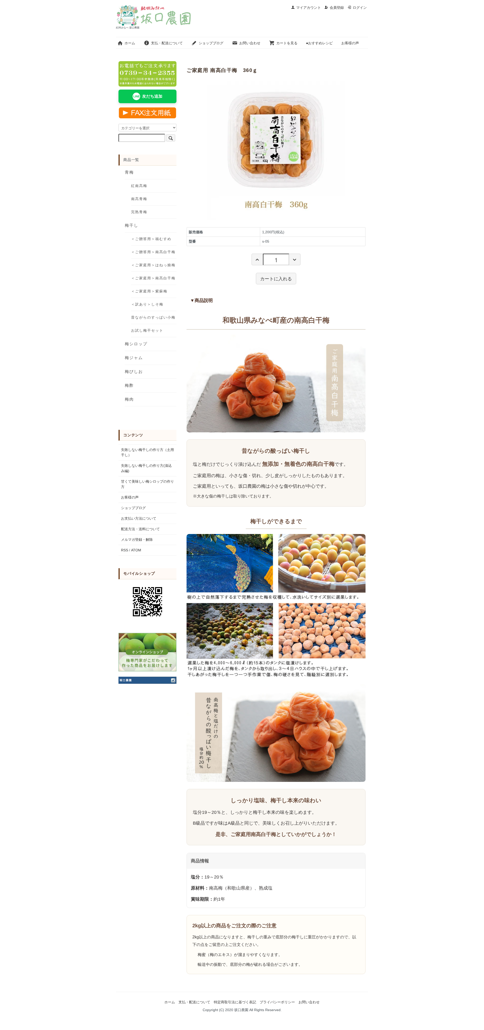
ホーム (130, 43)
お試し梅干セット (147, 330)
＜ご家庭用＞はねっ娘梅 (153, 265)
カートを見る (286, 43)
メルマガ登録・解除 (137, 540)
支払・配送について (167, 43)
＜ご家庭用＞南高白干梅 (153, 278)
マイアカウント (308, 8)
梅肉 (129, 399)
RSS (124, 550)
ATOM (136, 550)
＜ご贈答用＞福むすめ (151, 239)
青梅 (129, 172)
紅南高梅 (139, 186)
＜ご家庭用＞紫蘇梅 (149, 291)
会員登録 (337, 8)
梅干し (131, 225)
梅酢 (129, 385)
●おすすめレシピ (319, 43)
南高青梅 (139, 199)
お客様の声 (350, 43)
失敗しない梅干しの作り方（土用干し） (147, 452)
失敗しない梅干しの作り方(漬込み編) (146, 468)
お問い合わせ (249, 43)
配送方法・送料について (140, 529)
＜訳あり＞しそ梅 (147, 304)
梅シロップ (136, 344)
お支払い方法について (138, 518)
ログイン (360, 8)
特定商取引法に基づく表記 (235, 1002)
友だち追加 (148, 96)
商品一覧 (131, 160)
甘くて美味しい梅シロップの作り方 (147, 484)
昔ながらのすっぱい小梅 (153, 317)
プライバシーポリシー (277, 1002)
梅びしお (134, 371)
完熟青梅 (139, 212)
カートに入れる (276, 278)
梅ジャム (134, 358)
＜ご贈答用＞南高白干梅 (153, 252)
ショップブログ (211, 43)
